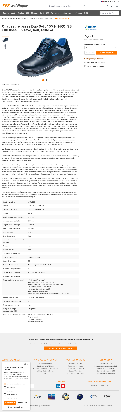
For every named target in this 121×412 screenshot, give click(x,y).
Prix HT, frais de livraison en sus (93, 39)
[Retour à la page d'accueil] (15, 6)
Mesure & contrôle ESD (105, 368)
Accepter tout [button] (10, 403)
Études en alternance (50, 368)
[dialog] (16, 386)
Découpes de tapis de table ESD (105, 366)
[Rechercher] (83, 6)
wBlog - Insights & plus (45, 371)
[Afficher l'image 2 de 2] (46, 80)
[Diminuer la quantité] (86, 52)
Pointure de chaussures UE (94, 44)
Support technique (75, 371)
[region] (40, 59)
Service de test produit (76, 368)
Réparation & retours (75, 366)
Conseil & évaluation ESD (106, 371)
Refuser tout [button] (22, 403)
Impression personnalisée (106, 373)
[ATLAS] (100, 27)
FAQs (45, 373)
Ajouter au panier (106, 53)
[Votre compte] (112, 6)
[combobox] (64, 6)
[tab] (6, 84)
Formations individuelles (75, 373)
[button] (16, 407)
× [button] (27, 364)
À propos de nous (45, 364)
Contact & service (75, 364)
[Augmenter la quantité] (93, 52)
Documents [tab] (15, 84)
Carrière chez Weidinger (45, 366)
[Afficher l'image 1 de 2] (43, 80)
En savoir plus (19, 380)
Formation (36, 368)
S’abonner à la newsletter (60, 348)
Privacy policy (45, 405)
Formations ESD (106, 364)
